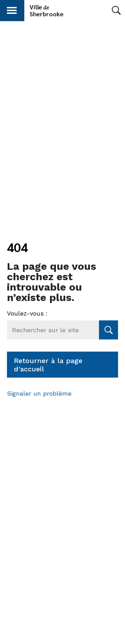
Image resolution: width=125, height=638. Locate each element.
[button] (12, 9)
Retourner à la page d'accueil (48, 364)
